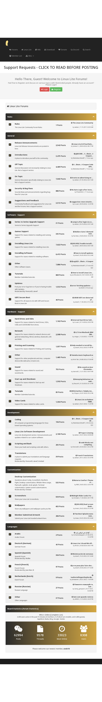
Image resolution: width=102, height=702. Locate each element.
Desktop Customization (25, 476)
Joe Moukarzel (76, 275)
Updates (18, 283)
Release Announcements (26, 143)
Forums (14, 49)
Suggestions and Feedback (27, 200)
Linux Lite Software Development (30, 431)
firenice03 (29, 291)
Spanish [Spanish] (22, 553)
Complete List (56, 615)
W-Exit (77, 545)
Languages (12, 526)
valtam (77, 127)
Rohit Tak (76, 359)
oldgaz (76, 336)
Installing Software (23, 253)
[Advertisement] (51, 18)
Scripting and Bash (23, 443)
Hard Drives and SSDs (24, 319)
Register (57, 89)
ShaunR (76, 383)
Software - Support (16, 215)
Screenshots (20, 495)
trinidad (41, 461)
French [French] (21, 564)
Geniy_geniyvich (80, 589)
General (10, 136)
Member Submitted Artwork (27, 515)
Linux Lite (27, 49)
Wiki (39, 49)
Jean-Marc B (30, 570)
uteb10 (66, 648)
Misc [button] (30, 56)
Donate (63, 49)
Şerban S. (76, 146)
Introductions (21, 155)
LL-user (77, 204)
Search (87, 49)
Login (45, 89)
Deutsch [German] (23, 543)
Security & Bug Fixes (24, 188)
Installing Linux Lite (24, 243)
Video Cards (20, 400)
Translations (20, 453)
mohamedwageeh (79, 535)
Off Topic (19, 164)
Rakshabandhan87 (79, 158)
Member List (16, 56)
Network (19, 331)
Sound (17, 367)
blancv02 (76, 371)
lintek (77, 508)
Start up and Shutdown (25, 379)
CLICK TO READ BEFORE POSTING (68, 67)
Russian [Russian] (22, 586)
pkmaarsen (75, 579)
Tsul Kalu (76, 236)
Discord (75, 49)
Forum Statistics (30, 609)
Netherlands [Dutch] (24, 576)
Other (17, 263)
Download (50, 49)
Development (13, 412)
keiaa (77, 518)
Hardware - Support (16, 312)
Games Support (22, 231)
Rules (9, 117)
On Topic (19, 176)
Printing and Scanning (24, 345)
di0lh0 (77, 599)
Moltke (28, 558)
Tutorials (19, 274)
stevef (77, 255)
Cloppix (76, 393)
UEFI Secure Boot (22, 297)
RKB (77, 484)
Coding (18, 419)
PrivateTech (79, 192)
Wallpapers (20, 505)
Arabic (18, 534)
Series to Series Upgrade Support (29, 222)
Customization (14, 469)
